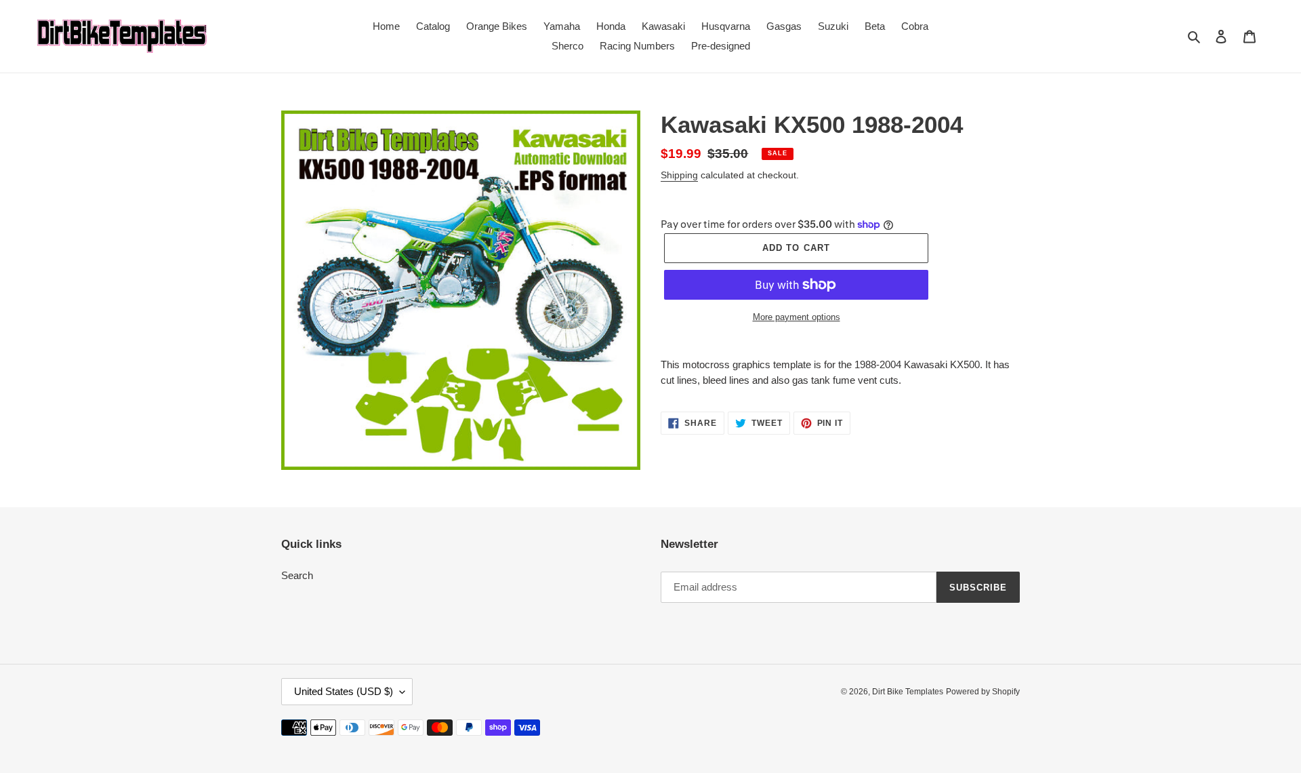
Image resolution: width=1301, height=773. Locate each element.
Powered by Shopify (983, 691)
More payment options (796, 317)
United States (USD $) (343, 691)
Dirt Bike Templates (907, 691)
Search (297, 575)
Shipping (679, 175)
